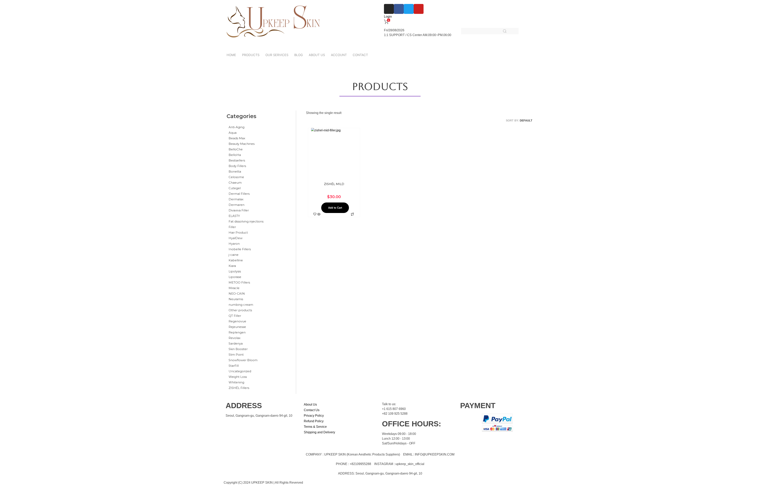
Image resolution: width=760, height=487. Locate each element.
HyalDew (235, 238)
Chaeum (235, 182)
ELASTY (234, 216)
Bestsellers (237, 160)
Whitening (236, 382)
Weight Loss (238, 377)
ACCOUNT (339, 55)
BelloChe (236, 149)
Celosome (236, 177)
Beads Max (237, 138)
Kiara (232, 266)
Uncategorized (240, 371)
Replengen (237, 332)
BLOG (298, 55)
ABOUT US (317, 55)
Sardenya (236, 343)
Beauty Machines (242, 144)
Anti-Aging (236, 127)
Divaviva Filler (239, 210)
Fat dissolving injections (246, 221)
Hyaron (234, 243)
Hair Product (238, 232)
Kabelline (236, 260)
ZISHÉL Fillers (239, 388)
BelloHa (235, 155)
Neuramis (236, 299)
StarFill (234, 366)
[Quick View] (318, 214)
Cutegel (235, 188)
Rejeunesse (237, 327)
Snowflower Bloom (243, 360)
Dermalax (236, 199)
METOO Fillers (239, 282)
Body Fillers (237, 166)
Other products (240, 310)
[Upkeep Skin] (273, 22)
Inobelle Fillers (240, 249)
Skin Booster (238, 349)
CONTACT (360, 55)
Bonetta (235, 171)
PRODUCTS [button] (250, 55)
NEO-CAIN (237, 293)
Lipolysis (235, 271)
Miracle (234, 288)
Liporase (235, 277)
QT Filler (235, 316)
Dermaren (236, 205)
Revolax (234, 338)
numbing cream (241, 305)
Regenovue (237, 321)
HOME (231, 55)
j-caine (233, 255)
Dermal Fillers (239, 194)
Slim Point (236, 354)
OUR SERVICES (276, 55)
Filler (232, 227)
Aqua (233, 133)
